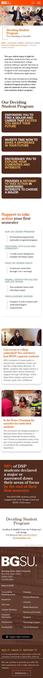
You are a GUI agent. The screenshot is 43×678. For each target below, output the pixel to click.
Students (27, 617)
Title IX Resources (30, 627)
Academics (6, 599)
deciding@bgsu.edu (22, 538)
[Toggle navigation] (38, 2)
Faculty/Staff (7, 627)
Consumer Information (6, 616)
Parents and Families (32, 612)
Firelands (27, 592)
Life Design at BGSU (16, 43)
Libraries (27, 602)
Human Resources (31, 597)
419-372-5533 (29, 535)
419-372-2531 (7, 579)
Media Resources (30, 607)
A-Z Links (6, 604)
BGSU (4, 43)
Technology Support (31, 622)
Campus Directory (9, 609)
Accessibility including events (8, 593)
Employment (7, 622)
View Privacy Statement (21, 668)
